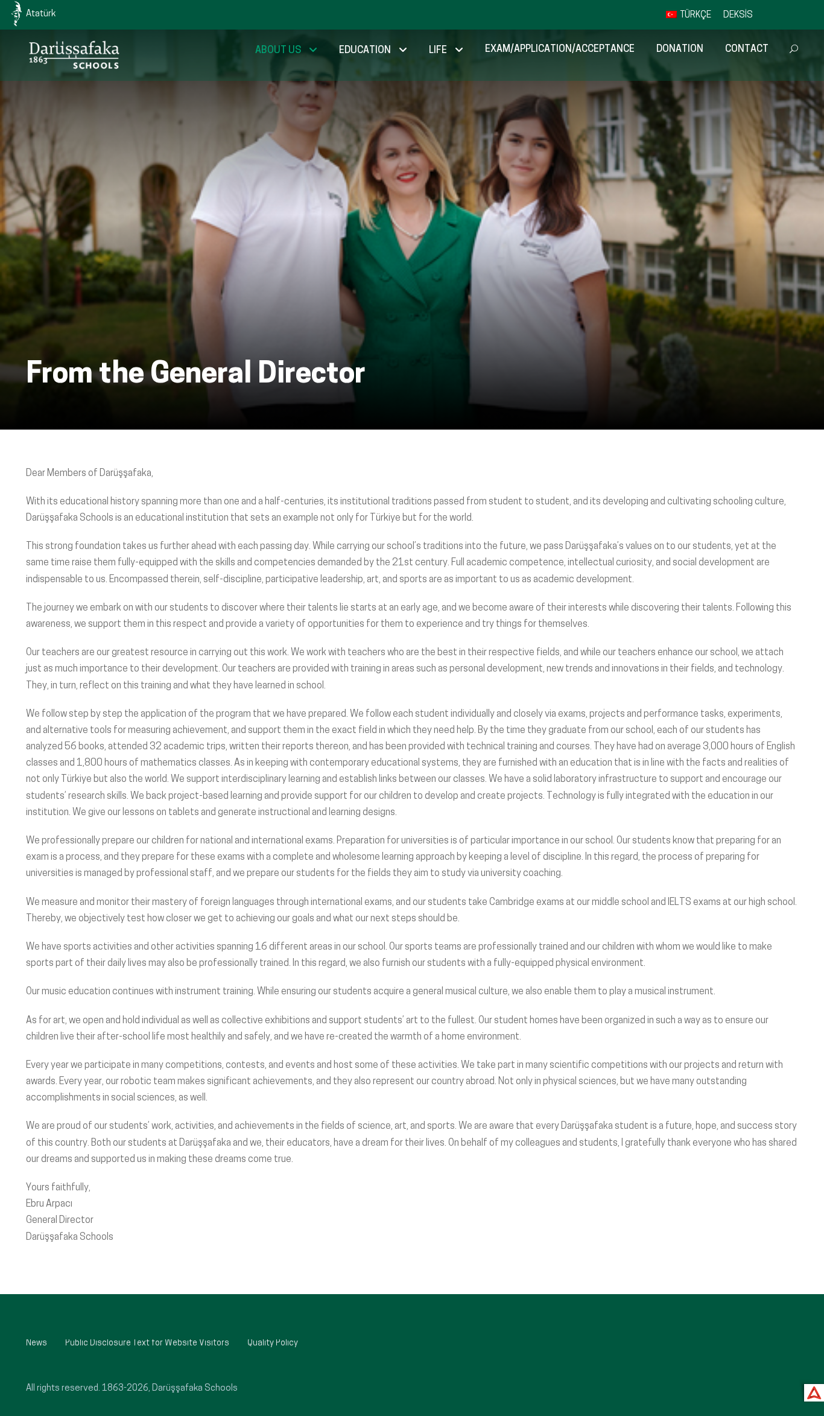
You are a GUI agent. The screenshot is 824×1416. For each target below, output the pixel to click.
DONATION (679, 49)
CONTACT (747, 49)
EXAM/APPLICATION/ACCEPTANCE (560, 49)
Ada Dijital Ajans (811, 1391)
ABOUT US (278, 51)
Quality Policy (272, 1343)
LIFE (438, 51)
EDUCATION (365, 51)
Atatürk (40, 14)
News (36, 1343)
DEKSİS (738, 15)
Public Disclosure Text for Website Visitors (147, 1343)
